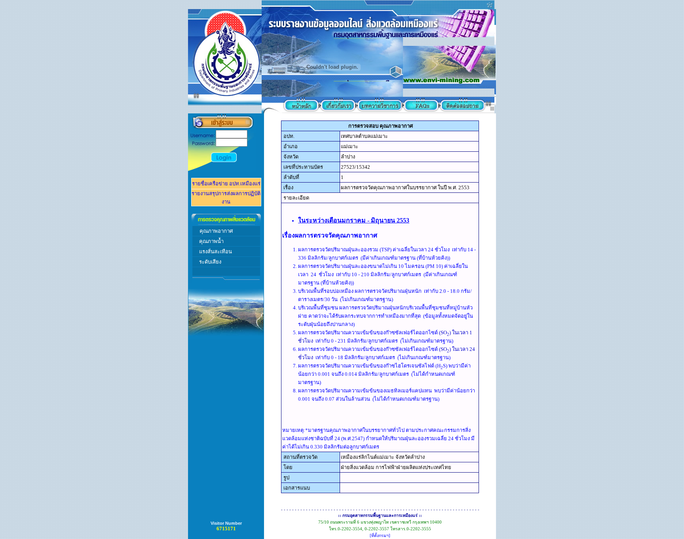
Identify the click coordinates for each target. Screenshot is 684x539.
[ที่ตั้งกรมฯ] (380, 535)
